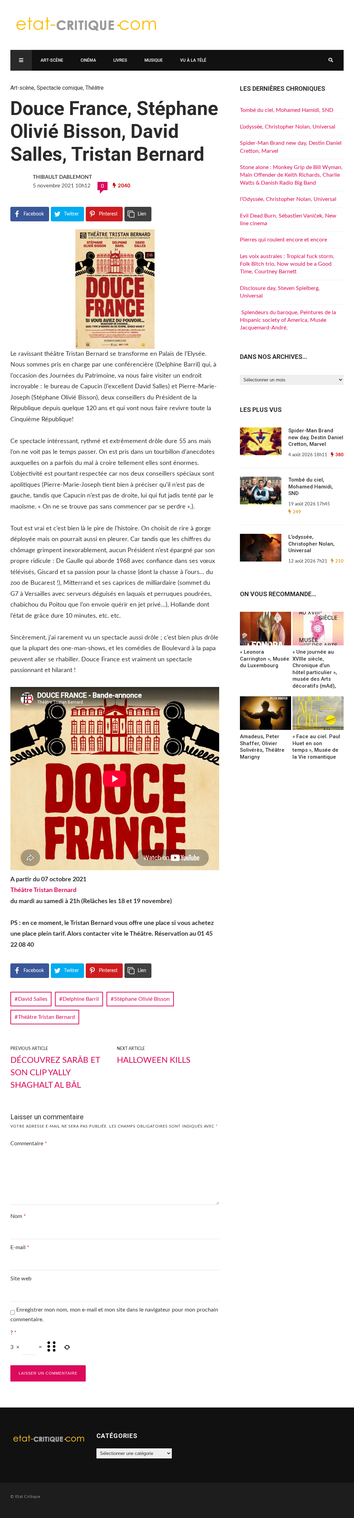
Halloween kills (153, 1060)
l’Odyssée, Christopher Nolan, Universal (288, 199)
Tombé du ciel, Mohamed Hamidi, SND (286, 110)
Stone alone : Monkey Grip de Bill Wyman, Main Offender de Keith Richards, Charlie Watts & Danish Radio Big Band (291, 175)
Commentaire (28, 1143)
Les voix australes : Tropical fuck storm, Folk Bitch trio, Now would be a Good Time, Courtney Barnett (287, 264)
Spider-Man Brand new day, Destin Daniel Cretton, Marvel (315, 437)
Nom (18, 1216)
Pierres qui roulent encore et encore (283, 239)
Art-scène (51, 60)
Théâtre (94, 88)
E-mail (19, 1247)
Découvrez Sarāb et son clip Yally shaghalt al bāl (55, 1072)
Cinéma (88, 60)
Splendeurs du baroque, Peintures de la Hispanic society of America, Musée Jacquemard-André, (288, 320)
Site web (20, 1278)
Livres (120, 60)
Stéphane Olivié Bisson (142, 999)
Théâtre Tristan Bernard (43, 890)
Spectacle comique (60, 88)
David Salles (32, 999)
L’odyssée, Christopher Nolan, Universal (287, 127)
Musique (154, 60)
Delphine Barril (81, 999)
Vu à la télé (193, 60)
